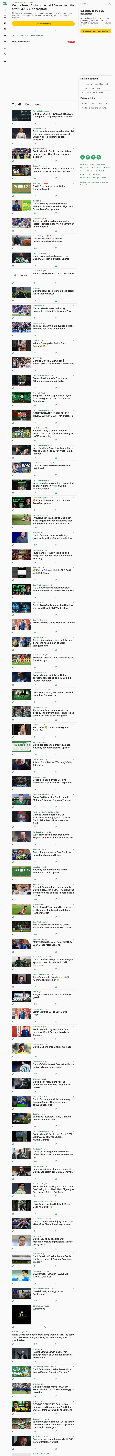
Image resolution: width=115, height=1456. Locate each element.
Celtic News (84, 164)
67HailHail (36, 148)
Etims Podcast (38, 1306)
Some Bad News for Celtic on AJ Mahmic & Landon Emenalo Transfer (52, 798)
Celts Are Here (38, 620)
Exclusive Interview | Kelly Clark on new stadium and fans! (52, 1118)
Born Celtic (36, 567)
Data (81, 167)
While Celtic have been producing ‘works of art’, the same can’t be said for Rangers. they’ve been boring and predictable (43, 1337)
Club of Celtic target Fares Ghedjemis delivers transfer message (53, 1065)
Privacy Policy (85, 174)
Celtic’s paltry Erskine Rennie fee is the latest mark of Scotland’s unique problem (52, 1259)
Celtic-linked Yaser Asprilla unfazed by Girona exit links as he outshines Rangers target (52, 910)
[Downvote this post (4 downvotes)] (35, 899)
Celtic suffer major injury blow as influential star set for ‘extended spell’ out (53, 1154)
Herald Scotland (17, 2)
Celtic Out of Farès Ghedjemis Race (52, 1047)
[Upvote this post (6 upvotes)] (13, 405)
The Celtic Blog (38, 236)
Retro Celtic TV (100, 171)
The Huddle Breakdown (41, 111)
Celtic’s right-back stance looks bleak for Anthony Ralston (53, 292)
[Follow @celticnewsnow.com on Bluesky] (82, 157)
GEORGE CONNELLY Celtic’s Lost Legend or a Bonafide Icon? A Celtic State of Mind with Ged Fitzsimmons (52, 1407)
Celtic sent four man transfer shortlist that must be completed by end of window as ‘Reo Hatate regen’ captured (53, 135)
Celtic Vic (36, 725)
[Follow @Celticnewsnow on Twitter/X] (88, 157)
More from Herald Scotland (96, 84)
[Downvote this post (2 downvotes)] (35, 934)
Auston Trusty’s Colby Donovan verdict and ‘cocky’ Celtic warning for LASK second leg (53, 433)
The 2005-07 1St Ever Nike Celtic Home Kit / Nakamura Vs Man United (52, 926)
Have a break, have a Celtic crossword (54, 273)
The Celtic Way (38, 1149)
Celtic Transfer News (92, 167)
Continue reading (43, 24)
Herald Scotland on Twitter (95, 108)
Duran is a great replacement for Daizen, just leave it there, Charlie (51, 257)
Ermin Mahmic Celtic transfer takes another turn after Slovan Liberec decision (52, 154)
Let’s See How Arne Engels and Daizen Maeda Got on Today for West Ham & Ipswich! (53, 451)
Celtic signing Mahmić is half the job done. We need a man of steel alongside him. (52, 643)
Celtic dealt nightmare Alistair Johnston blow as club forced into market (51, 1084)
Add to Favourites (92, 88)
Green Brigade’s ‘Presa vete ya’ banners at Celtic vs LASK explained (52, 781)
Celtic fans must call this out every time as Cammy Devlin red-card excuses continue (52, 1102)
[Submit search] (110, 4)
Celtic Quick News (39, 1271)
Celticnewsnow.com (87, 182)
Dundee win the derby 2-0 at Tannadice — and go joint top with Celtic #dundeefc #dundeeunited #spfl (51, 818)
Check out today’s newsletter (95, 31)
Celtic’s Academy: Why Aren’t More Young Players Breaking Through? (52, 1370)
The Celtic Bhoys (38, 515)
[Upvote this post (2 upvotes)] (13, 510)
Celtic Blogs (106, 167)
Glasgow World (38, 128)
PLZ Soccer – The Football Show (44, 812)
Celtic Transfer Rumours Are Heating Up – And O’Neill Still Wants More (53, 606)
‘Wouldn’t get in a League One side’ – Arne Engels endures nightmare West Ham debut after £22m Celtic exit (53, 521)
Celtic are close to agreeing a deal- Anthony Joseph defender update (52, 746)
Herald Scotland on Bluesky (96, 103)
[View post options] (74, 111)
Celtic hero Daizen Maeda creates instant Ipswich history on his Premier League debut (53, 224)
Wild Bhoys (39, 1308)
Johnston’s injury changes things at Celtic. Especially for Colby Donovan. (53, 1170)
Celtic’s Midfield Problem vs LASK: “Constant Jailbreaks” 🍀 (51, 978)
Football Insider (38, 690)
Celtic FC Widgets (86, 171)
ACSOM (35, 1401)
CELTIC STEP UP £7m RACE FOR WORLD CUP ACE (50, 1275)
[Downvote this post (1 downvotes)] (35, 248)
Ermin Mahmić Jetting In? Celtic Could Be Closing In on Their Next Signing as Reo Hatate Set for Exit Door (53, 1189)
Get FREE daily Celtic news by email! (27, 35)
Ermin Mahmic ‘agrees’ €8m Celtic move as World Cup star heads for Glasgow (51, 1032)
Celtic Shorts (37, 253)
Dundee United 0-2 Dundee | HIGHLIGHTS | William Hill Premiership (53, 362)
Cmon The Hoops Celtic (41, 375)
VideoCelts (37, 183)
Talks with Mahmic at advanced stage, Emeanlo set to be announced (53, 327)
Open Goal (36, 340)
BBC (34, 992)
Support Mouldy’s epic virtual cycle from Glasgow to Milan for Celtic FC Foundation (52, 398)
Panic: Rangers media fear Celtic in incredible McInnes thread (52, 853)
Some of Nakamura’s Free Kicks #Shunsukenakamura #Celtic (50, 379)
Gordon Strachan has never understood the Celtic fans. (48, 240)
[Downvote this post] (56, 30)
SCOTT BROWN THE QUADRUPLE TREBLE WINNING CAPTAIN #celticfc (53, 414)
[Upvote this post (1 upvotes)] (13, 213)
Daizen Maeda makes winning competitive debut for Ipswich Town (52, 310)
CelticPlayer (37, 1114)
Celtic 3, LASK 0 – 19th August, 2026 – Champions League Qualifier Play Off (54, 115)
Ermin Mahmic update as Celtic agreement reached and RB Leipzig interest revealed (52, 678)
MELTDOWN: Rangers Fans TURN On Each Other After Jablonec (53, 943)
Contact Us (105, 178)
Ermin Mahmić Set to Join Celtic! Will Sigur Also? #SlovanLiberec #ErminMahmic (52, 1137)
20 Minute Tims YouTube (41, 1201)
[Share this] (13, 30)
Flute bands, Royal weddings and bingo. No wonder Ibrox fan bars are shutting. (52, 555)
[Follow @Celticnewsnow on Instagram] (99, 157)
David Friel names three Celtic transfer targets (49, 187)
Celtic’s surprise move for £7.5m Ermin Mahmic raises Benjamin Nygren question (53, 1389)
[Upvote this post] (34, 30)
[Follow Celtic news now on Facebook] (93, 157)
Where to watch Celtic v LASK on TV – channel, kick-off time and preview (53, 170)
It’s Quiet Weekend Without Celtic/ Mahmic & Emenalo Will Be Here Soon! (53, 589)
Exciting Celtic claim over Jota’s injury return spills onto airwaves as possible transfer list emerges (53, 1424)
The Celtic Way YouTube (41, 1367)
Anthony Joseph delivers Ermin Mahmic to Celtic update (50, 871)
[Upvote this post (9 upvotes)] (13, 283)
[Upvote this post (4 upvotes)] (13, 178)
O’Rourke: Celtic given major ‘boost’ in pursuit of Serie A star (53, 694)
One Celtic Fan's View (40, 463)
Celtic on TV (37, 166)
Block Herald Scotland (93, 92)
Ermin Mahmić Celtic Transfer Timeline (54, 622)
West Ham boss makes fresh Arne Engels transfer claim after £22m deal (53, 836)
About (92, 164)
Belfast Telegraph (18, 1332)
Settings (96, 178)
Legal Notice (96, 174)
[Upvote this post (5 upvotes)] (13, 667)
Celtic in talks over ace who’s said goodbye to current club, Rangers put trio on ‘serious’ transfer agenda (53, 713)
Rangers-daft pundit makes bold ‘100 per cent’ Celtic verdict (53, 1440)
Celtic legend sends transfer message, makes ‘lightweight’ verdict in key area (53, 1242)
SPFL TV (36, 358)
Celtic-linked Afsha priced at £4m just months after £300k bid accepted (43, 7)
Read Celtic (37, 602)
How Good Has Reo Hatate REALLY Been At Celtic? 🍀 (51, 1205)
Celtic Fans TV (38, 1454)
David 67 (36, 201)
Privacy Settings (85, 178)
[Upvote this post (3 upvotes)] (13, 335)
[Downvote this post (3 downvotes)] (35, 405)
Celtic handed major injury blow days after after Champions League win (53, 1223)
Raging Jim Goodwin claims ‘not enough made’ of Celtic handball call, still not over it (53, 1355)
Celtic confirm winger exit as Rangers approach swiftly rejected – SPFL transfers (53, 962)
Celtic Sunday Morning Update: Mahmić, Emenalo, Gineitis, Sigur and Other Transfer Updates (53, 206)
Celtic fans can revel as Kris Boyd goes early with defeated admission (52, 537)
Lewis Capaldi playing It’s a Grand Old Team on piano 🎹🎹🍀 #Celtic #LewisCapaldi (53, 486)
